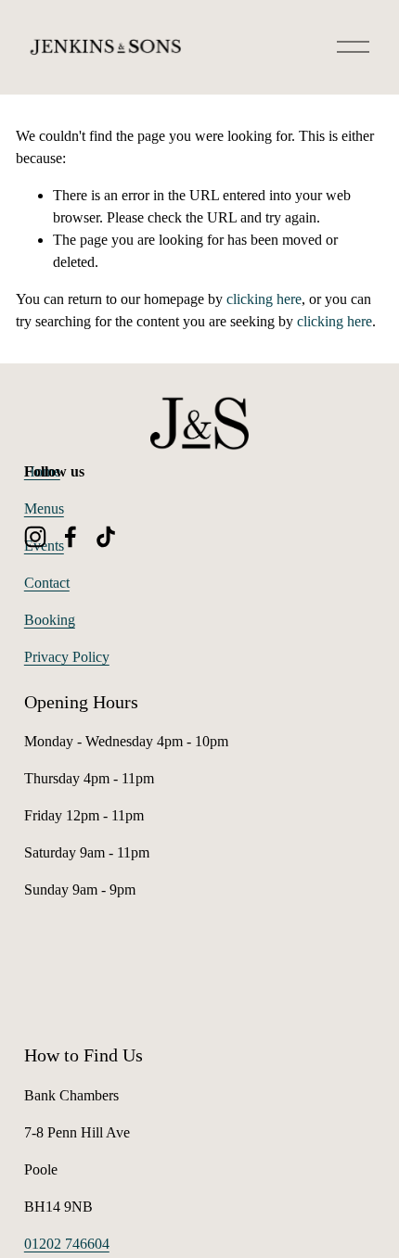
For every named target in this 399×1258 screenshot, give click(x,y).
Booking (49, 620)
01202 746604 (66, 1244)
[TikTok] (106, 537)
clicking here (264, 299)
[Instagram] (35, 537)
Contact (47, 583)
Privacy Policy (66, 657)
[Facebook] (70, 537)
